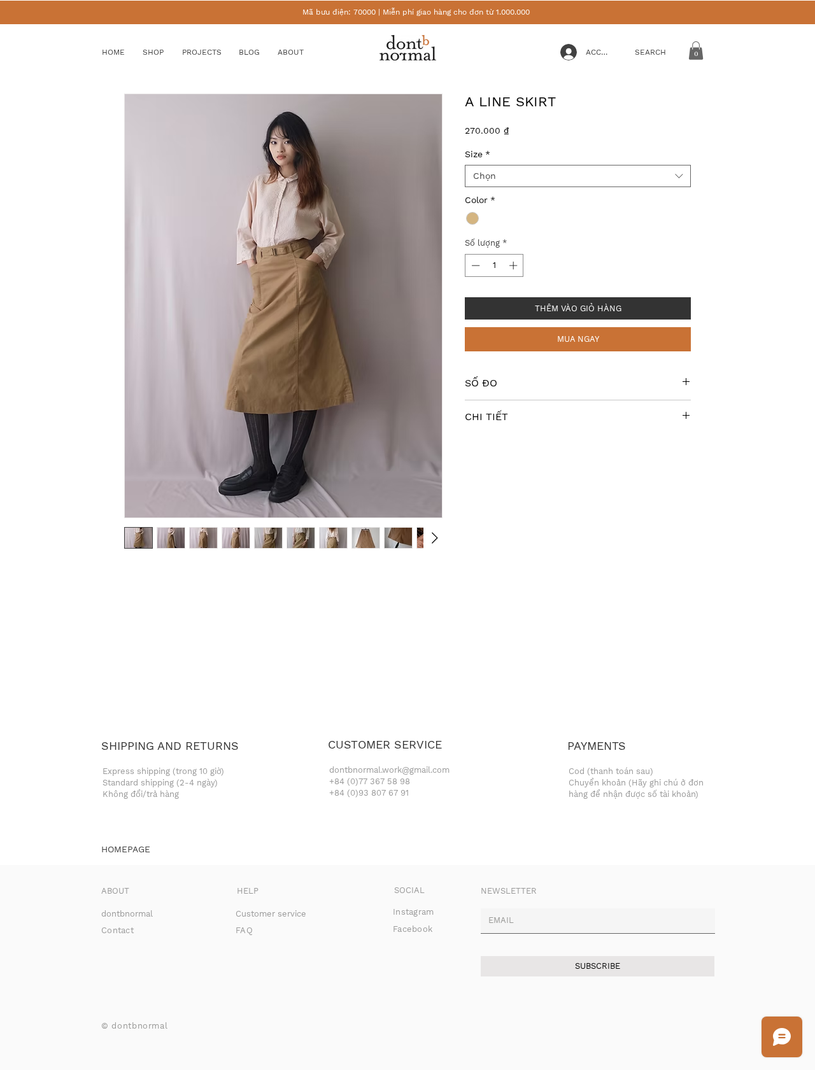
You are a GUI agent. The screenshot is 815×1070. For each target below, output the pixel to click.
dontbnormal (127, 914)
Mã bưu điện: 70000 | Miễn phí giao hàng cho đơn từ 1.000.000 (416, 12)
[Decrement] (474, 265)
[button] (163, 52)
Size (477, 154)
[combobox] (578, 176)
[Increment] (514, 265)
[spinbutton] (494, 265)
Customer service (271, 914)
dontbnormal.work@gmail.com (389, 770)
